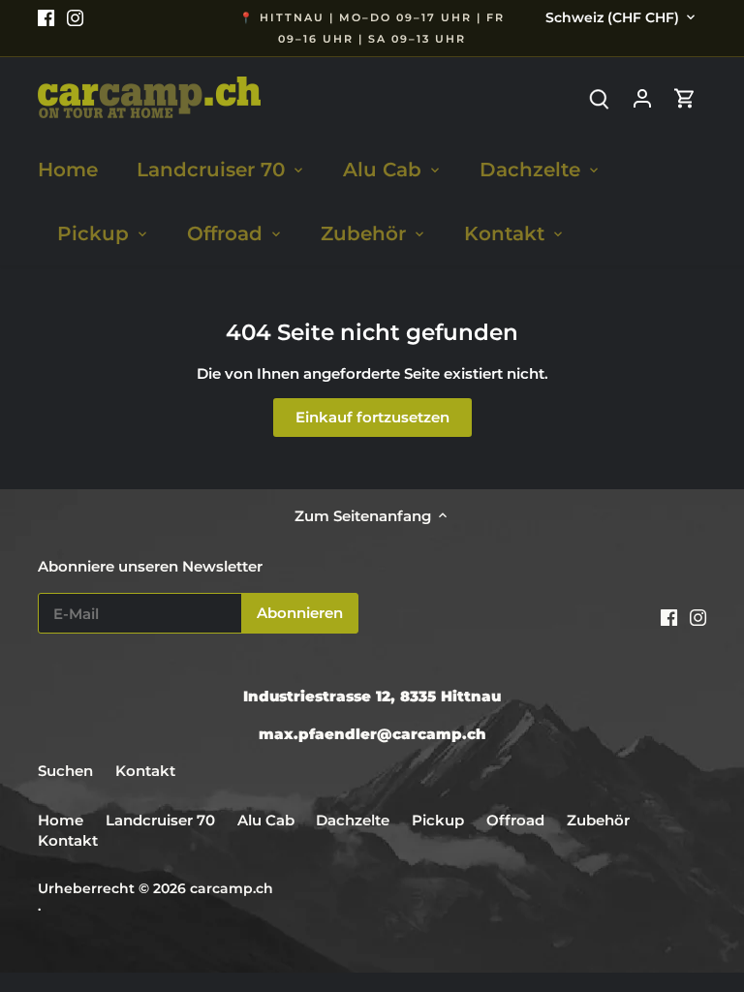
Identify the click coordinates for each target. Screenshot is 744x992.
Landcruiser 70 (160, 820)
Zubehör (598, 820)
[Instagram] (75, 17)
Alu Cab (265, 820)
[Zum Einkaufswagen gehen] (685, 97)
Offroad (515, 820)
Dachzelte (352, 820)
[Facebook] (46, 17)
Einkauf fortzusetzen (372, 417)
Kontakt (145, 770)
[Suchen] (599, 97)
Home (60, 820)
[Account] (642, 97)
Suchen (65, 770)
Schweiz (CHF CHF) (612, 18)
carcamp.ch (231, 888)
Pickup (440, 820)
